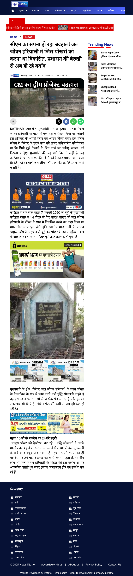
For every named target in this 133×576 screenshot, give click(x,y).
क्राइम (73, 10)
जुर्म (15, 502)
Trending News (100, 44)
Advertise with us (51, 564)
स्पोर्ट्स (111, 10)
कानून (75, 530)
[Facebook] (66, 121)
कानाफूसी (18, 541)
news (28, 37)
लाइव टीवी (18, 530)
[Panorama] (47, 371)
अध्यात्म (76, 519)
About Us (74, 564)
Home (13, 37)
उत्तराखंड (76, 557)
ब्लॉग (74, 541)
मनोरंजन (59, 10)
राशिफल (76, 502)
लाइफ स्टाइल (19, 535)
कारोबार (17, 497)
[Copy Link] (13, 121)
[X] (59, 121)
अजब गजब (77, 524)
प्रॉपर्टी (16, 519)
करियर (75, 497)
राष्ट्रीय (75, 552)
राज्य (34, 10)
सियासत (76, 513)
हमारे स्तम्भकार (20, 513)
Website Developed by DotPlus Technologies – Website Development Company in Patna (67, 572)
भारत (47, 10)
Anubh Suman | (35, 75)
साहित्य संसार (19, 508)
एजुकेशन (87, 10)
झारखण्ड (18, 552)
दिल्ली (75, 546)
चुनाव (22, 10)
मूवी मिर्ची (76, 508)
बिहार (16, 546)
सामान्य (75, 535)
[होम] (18, 4)
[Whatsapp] (73, 121)
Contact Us (114, 564)
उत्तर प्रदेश (18, 557)
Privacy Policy (94, 564)
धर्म (98, 10)
